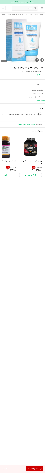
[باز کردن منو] (41, 8)
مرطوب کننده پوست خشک (27, 124)
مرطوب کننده (11, 14)
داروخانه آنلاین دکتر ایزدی (36, 14)
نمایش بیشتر (41, 100)
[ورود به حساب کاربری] (8, 8)
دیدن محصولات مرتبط (35, 469)
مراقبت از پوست (22, 14)
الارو (38, 75)
